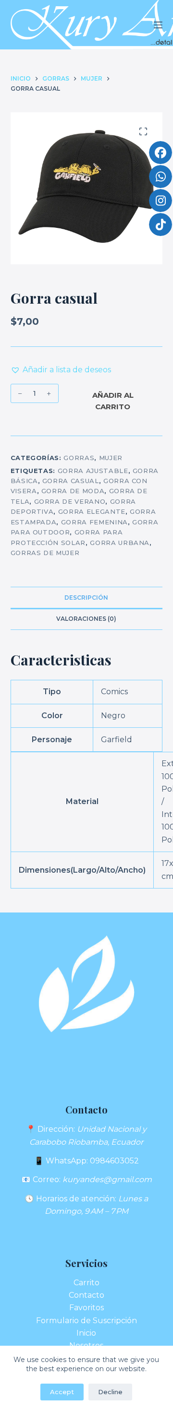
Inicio (86, 1333)
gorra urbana (119, 542)
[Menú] (158, 25)
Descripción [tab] (86, 597)
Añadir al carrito (113, 401)
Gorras (78, 458)
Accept (62, 1392)
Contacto (86, 1295)
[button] (61, 370)
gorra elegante (91, 511)
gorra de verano (70, 501)
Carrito (86, 1282)
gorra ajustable (93, 470)
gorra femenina (94, 522)
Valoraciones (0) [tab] (86, 618)
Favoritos (86, 1307)
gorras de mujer (45, 553)
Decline (110, 1392)
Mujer (111, 458)
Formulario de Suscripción (86, 1320)
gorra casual (70, 481)
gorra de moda (72, 491)
